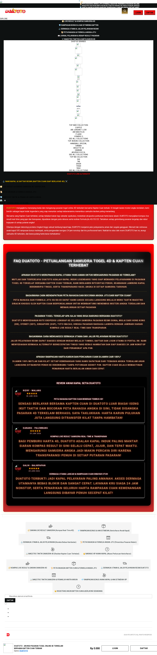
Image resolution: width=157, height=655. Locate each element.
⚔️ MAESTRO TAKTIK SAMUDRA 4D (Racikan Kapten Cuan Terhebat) (52, 554)
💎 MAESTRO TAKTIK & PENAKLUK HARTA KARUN (20, 197)
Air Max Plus (79, 132)
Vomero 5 (78, 136)
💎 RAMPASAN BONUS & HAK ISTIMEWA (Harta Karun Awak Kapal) (104, 531)
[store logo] (15, 12)
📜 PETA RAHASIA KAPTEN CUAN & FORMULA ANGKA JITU (74, 568)
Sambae (78, 150)
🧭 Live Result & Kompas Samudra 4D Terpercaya (22, 187)
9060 (78, 168)
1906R (78, 166)
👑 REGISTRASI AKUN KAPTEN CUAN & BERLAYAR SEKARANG (78, 591)
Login (138, 13)
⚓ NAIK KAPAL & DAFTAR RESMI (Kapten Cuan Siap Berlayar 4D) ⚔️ (35, 181)
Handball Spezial (78, 143)
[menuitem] (78, 21)
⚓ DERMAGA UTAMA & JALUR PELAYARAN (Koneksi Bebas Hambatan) (48, 542)
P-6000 (78, 134)
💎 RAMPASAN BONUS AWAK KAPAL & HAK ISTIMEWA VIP (104, 580)
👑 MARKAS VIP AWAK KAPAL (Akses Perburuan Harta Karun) (107, 554)
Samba (78, 146)
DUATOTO (11, 208)
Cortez (78, 127)
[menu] (78, 97)
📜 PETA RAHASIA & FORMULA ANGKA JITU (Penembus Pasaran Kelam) (108, 542)
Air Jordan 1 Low (78, 130)
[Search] (125, 11)
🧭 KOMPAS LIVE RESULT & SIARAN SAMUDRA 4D (27, 568)
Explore (3, 19)
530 (78, 159)
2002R (78, 164)
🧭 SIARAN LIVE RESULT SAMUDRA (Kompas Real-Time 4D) (51, 530)
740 (78, 161)
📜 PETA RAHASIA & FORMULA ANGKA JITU (18, 192)
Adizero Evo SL (78, 152)
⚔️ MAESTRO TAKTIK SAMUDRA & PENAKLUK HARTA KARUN (54, 580)
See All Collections (78, 139)
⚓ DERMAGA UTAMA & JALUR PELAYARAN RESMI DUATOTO (125, 568)
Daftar (149, 13)
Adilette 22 (78, 148)
